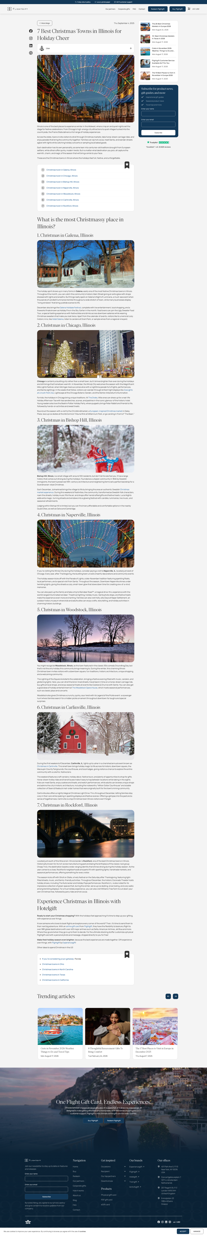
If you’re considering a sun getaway (58, 959)
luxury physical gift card (92, 1107)
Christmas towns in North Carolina (57, 969)
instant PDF (111, 1107)
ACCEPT (183, 1231)
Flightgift (88, 926)
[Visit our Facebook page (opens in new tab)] (158, 1221)
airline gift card (72, 926)
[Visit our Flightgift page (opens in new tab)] (169, 1221)
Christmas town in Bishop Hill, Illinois (62, 181)
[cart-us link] (189, 9)
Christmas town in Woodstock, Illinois (63, 193)
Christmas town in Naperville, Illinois (62, 187)
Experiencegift (69, 942)
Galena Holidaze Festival (70, 307)
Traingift (133, 1181)
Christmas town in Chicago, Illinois (62, 175)
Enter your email (147, 119)
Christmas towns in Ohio (53, 964)
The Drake (92, 397)
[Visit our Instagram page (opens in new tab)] (162, 1221)
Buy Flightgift (93, 1120)
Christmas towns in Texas (53, 974)
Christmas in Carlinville (47, 766)
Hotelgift (133, 1176)
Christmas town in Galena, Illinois (61, 169)
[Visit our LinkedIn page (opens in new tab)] (166, 1221)
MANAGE (196, 1231)
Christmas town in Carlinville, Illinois (62, 199)
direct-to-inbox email (129, 1107)
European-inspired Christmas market (106, 411)
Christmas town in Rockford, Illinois (62, 205)
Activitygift (134, 1187)
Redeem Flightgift (114, 1120)
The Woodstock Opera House (84, 687)
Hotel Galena (57, 319)
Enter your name (147, 109)
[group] (60, 1033)
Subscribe (158, 132)
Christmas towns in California (55, 980)
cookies (82, 1231)
